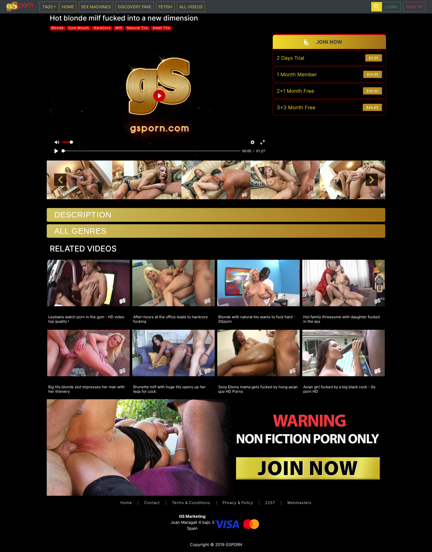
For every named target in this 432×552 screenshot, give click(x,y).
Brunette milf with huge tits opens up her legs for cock (169, 389)
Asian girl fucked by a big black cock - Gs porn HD (339, 389)
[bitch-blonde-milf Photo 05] (354, 179)
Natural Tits (137, 28)
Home (126, 502)
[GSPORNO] (19, 6)
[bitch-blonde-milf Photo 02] (147, 179)
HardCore (102, 28)
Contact (152, 502)
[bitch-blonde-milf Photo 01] (77, 179)
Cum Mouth (78, 28)
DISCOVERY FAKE (135, 6)
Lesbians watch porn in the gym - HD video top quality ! (86, 319)
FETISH (165, 6)
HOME (68, 6)
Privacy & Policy (237, 502)
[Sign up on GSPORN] (216, 447)
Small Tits (161, 28)
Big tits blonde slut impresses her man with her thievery (86, 389)
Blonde (58, 28)
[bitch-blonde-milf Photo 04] (285, 179)
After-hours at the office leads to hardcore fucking (170, 319)
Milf (119, 28)
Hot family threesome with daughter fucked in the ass (341, 319)
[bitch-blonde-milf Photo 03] (216, 179)
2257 (270, 502)
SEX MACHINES (96, 6)
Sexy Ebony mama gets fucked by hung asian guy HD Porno (258, 389)
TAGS (47, 6)
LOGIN (391, 6)
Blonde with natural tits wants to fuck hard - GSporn (256, 319)
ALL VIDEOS (190, 6)
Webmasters (299, 502)
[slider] (151, 150)
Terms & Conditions (191, 502)
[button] (60, 180)
